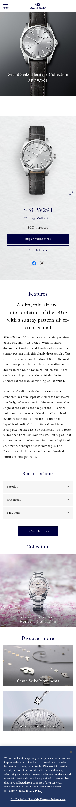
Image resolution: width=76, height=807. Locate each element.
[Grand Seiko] (38, 6)
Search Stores (38, 250)
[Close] (71, 752)
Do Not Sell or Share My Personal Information (38, 799)
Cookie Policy (34, 791)
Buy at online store (38, 239)
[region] (38, 776)
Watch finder (40, 531)
